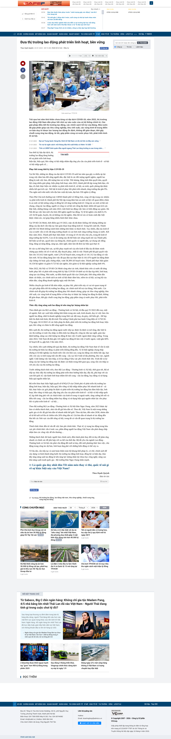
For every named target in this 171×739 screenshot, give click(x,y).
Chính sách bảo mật (27, 737)
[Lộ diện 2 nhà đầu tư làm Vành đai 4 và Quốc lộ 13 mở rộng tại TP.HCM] (65, 553)
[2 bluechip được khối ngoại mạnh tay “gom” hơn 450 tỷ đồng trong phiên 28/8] (34, 652)
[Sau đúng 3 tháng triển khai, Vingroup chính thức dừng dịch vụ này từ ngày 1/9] (65, 652)
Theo (69, 481)
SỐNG (122, 34)
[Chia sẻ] (22, 70)
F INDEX (148, 34)
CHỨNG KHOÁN (28, 34)
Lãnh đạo (139, 47)
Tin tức (129, 47)
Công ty (119, 47)
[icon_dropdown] (151, 3)
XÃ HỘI (19, 34)
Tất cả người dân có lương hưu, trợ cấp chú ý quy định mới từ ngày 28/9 (94, 532)
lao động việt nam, (62, 498)
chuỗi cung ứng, (89, 498)
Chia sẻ (104, 48)
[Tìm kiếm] (142, 42)
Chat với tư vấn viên (90, 723)
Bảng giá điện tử (30, 14)
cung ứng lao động (46, 500)
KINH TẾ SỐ (105, 34)
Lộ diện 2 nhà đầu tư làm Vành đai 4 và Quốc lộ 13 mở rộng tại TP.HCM (64, 566)
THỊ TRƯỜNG (114, 34)
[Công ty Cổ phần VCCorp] (131, 713)
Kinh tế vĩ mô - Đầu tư (60, 48)
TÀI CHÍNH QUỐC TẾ (88, 34)
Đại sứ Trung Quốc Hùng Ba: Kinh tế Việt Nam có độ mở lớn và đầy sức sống (69, 141)
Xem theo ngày (60, 508)
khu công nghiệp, (75, 498)
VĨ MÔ (98, 34)
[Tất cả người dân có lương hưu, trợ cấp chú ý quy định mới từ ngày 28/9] (95, 519)
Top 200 (154, 704)
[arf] (69, 484)
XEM (104, 508)
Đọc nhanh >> (95, 9)
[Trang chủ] (15, 34)
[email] (22, 76)
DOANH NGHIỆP (52, 34)
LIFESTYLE (129, 34)
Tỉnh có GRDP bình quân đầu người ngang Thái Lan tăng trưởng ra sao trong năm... (71, 148)
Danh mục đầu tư (30, 19)
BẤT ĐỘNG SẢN (40, 34)
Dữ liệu (141, 34)
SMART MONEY (74, 34)
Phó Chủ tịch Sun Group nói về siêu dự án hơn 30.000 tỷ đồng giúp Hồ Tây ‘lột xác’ (33, 532)
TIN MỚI (64, 154)
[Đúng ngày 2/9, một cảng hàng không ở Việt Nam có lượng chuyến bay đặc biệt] (95, 652)
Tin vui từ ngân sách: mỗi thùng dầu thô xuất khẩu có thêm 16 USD (65, 145)
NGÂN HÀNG (63, 34)
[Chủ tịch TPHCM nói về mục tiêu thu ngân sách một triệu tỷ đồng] (95, 553)
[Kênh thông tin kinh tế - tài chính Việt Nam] (44, 3)
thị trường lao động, (46, 498)
